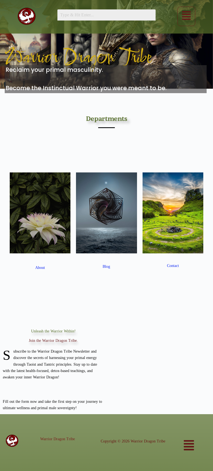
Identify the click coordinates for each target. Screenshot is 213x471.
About (40, 268)
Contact (173, 266)
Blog (106, 266)
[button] (186, 16)
